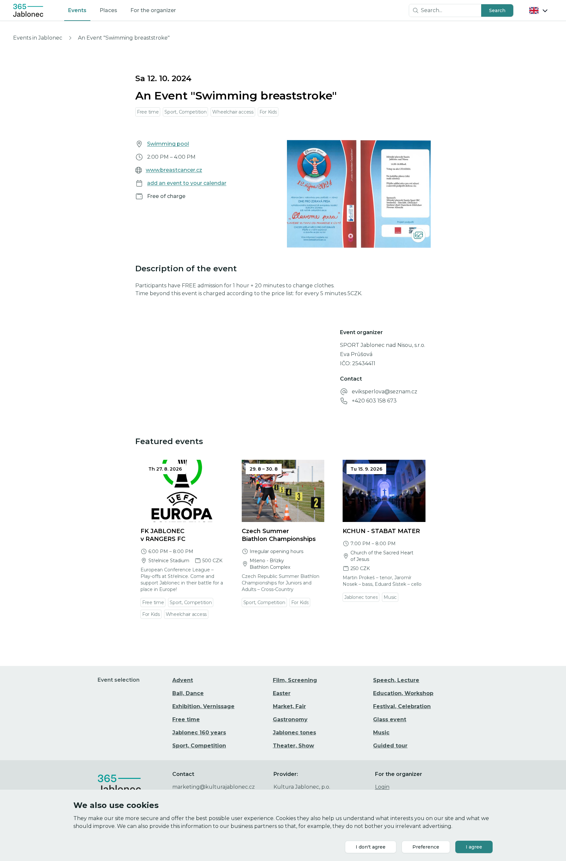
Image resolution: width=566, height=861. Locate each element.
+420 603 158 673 (374, 401)
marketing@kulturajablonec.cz (213, 787)
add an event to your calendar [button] (186, 183)
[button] (497, 10)
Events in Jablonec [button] (37, 38)
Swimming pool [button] (168, 144)
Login (382, 787)
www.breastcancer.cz (174, 170)
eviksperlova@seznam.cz (384, 391)
